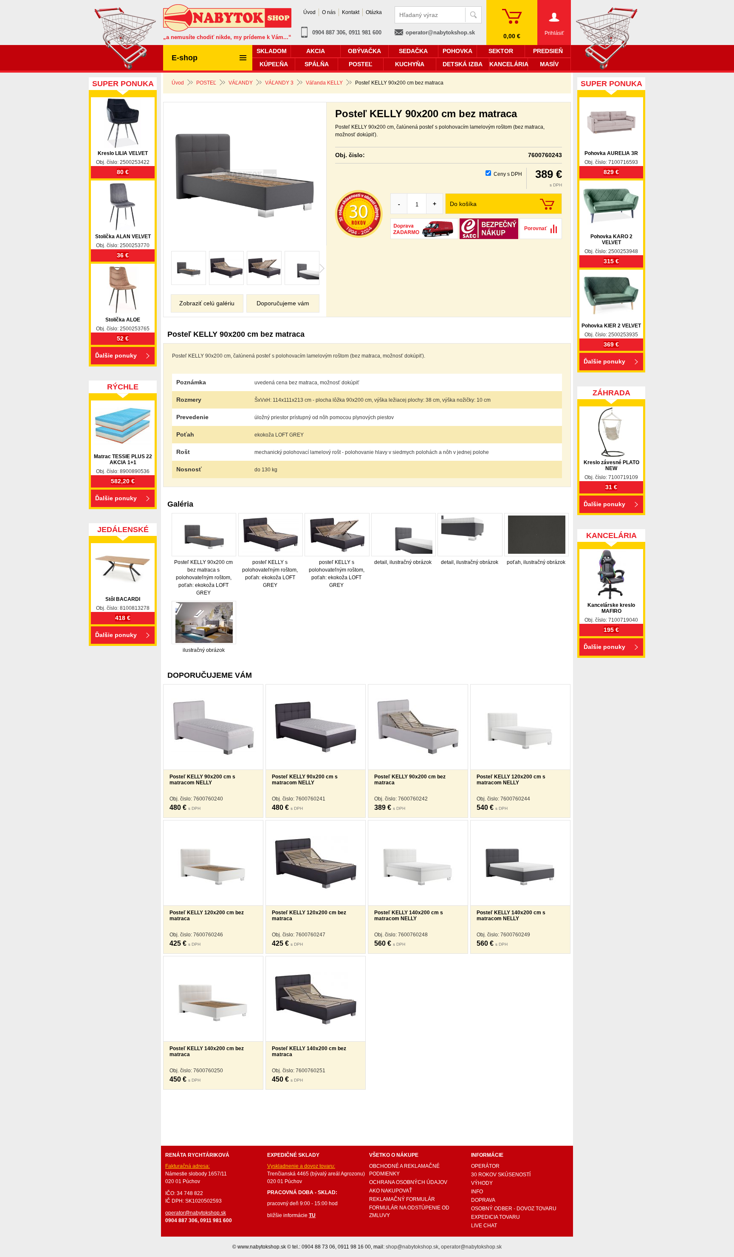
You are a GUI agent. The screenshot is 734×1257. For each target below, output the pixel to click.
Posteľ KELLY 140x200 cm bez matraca (206, 1051)
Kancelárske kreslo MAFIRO (611, 608)
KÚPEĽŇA (274, 64)
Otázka (374, 12)
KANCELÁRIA (508, 64)
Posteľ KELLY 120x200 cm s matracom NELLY (511, 780)
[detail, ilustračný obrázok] (302, 268)
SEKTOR (500, 51)
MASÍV (549, 64)
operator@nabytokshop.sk (440, 32)
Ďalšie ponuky (116, 355)
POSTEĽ (206, 83)
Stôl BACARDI (122, 599)
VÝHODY (482, 1183)
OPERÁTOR (485, 1166)
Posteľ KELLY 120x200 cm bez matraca (206, 916)
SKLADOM (272, 51)
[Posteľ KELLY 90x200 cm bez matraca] (245, 174)
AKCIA (315, 51)
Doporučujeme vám (283, 303)
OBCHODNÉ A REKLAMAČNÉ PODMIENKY (404, 1170)
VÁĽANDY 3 (279, 83)
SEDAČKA (413, 51)
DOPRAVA (483, 1200)
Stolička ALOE (122, 320)
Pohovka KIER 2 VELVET (611, 326)
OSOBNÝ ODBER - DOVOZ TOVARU (513, 1209)
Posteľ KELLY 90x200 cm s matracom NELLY (202, 780)
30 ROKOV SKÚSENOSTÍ (501, 1175)
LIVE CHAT (484, 1226)
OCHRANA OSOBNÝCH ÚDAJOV (408, 1182)
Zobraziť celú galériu (206, 303)
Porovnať (535, 228)
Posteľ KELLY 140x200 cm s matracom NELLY (408, 916)
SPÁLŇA (317, 64)
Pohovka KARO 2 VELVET (611, 239)
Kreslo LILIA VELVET (123, 153)
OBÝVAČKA (364, 51)
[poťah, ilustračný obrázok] (536, 534)
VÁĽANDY (241, 83)
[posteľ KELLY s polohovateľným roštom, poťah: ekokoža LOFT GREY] (226, 268)
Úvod (178, 83)
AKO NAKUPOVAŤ (390, 1191)
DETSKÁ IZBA (463, 64)
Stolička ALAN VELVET (123, 237)
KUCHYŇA (409, 64)
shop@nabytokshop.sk (412, 1247)
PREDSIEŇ (548, 51)
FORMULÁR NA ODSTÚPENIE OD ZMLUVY (409, 1211)
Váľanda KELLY (324, 83)
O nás (329, 12)
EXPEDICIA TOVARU (495, 1217)
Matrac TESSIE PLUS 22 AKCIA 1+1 (123, 459)
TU (312, 1215)
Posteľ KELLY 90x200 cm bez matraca (410, 780)
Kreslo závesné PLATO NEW (611, 465)
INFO (477, 1192)
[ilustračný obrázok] (204, 622)
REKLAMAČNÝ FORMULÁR (402, 1199)
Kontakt (350, 12)
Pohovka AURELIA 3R (611, 153)
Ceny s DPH (508, 174)
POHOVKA (457, 51)
